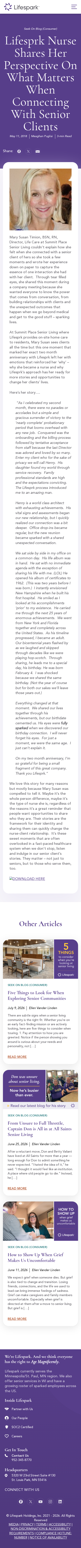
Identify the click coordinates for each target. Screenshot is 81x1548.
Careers (17, 1436)
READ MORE (17, 1057)
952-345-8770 (22, 1460)
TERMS (41, 1524)
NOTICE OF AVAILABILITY (48, 1537)
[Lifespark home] (22, 7)
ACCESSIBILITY (60, 1524)
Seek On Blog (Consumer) (40, 29)
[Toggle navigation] (74, 7)
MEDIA (14, 1524)
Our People (20, 1418)
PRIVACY (27, 1524)
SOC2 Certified (22, 1427)
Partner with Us (22, 1409)
